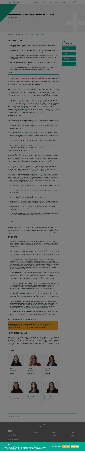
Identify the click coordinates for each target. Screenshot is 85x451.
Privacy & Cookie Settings (56, 446)
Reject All (66, 446)
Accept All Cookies (75, 446)
